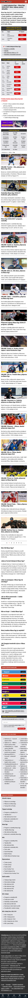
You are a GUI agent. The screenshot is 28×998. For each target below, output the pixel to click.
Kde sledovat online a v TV (11, 52)
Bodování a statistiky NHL (11, 847)
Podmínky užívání (7, 986)
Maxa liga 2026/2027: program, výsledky (11, 219)
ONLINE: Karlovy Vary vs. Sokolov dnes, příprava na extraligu (12, 531)
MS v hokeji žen (8, 914)
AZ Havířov (23, 133)
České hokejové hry (9, 871)
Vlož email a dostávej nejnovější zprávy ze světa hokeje (13, 719)
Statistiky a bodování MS (11, 901)
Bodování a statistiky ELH (11, 819)
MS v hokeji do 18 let (9, 919)
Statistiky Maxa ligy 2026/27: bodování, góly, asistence (11, 194)
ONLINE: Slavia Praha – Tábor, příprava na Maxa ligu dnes (14, 505)
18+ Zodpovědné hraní (17, 988)
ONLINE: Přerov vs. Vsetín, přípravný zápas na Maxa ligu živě (13, 479)
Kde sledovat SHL (9, 888)
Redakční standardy (18, 984)
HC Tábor (15, 149)
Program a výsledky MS (10, 897)
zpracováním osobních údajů (14, 725)
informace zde (14, 965)
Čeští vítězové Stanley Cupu (11, 856)
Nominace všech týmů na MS (12, 906)
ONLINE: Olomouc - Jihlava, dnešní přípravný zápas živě (12, 427)
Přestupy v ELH (8, 821)
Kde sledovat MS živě (10, 904)
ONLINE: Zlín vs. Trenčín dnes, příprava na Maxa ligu (14, 375)
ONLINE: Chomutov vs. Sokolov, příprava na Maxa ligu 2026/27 (11, 401)
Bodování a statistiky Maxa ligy (12, 834)
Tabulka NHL (7, 843)
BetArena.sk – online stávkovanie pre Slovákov (10, 770)
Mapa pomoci (4, 978)
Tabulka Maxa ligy (9, 830)
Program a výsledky (9, 49)
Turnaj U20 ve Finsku (10, 806)
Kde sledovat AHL (9, 884)
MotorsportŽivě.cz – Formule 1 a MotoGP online (10, 756)
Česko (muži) (7, 862)
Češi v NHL (7, 849)
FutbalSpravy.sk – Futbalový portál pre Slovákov (10, 781)
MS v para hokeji (8, 923)
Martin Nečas (8, 853)
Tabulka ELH (7, 814)
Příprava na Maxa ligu (10, 803)
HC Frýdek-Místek (6, 149)
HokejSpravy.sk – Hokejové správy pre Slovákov (10, 775)
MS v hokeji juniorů (9, 917)
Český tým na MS (9, 899)
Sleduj (21, 35)
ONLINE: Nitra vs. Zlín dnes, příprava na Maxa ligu (13, 271)
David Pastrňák (8, 851)
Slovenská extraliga (9, 882)
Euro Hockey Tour (9, 869)
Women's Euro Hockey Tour (11, 873)
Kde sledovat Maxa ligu (10, 832)
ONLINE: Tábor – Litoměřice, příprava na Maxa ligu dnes (13, 297)
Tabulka (6, 50)
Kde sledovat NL (8, 890)
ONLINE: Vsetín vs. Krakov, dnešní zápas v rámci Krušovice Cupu (12, 349)
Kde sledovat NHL (9, 845)
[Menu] (26, 2)
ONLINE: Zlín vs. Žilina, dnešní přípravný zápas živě (11, 453)
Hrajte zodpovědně (6, 956)
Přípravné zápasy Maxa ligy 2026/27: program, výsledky (13, 323)
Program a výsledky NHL (11, 840)
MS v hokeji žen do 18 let (11, 921)
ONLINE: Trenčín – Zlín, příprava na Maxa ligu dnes (12, 168)
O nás (2, 984)
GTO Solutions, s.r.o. (6, 990)
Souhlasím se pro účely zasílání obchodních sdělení (14, 726)
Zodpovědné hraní (17, 948)
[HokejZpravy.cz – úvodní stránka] (6, 2)
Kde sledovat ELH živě (10, 817)
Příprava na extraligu (9, 801)
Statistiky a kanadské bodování (12, 54)
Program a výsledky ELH (10, 812)
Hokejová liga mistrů (9, 880)
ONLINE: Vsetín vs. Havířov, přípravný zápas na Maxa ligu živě (13, 245)
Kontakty (8, 984)
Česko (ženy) (7, 864)
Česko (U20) (7, 867)
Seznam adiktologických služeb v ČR (15, 976)
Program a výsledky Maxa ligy (12, 827)
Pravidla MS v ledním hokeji (11, 908)
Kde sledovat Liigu (9, 886)
